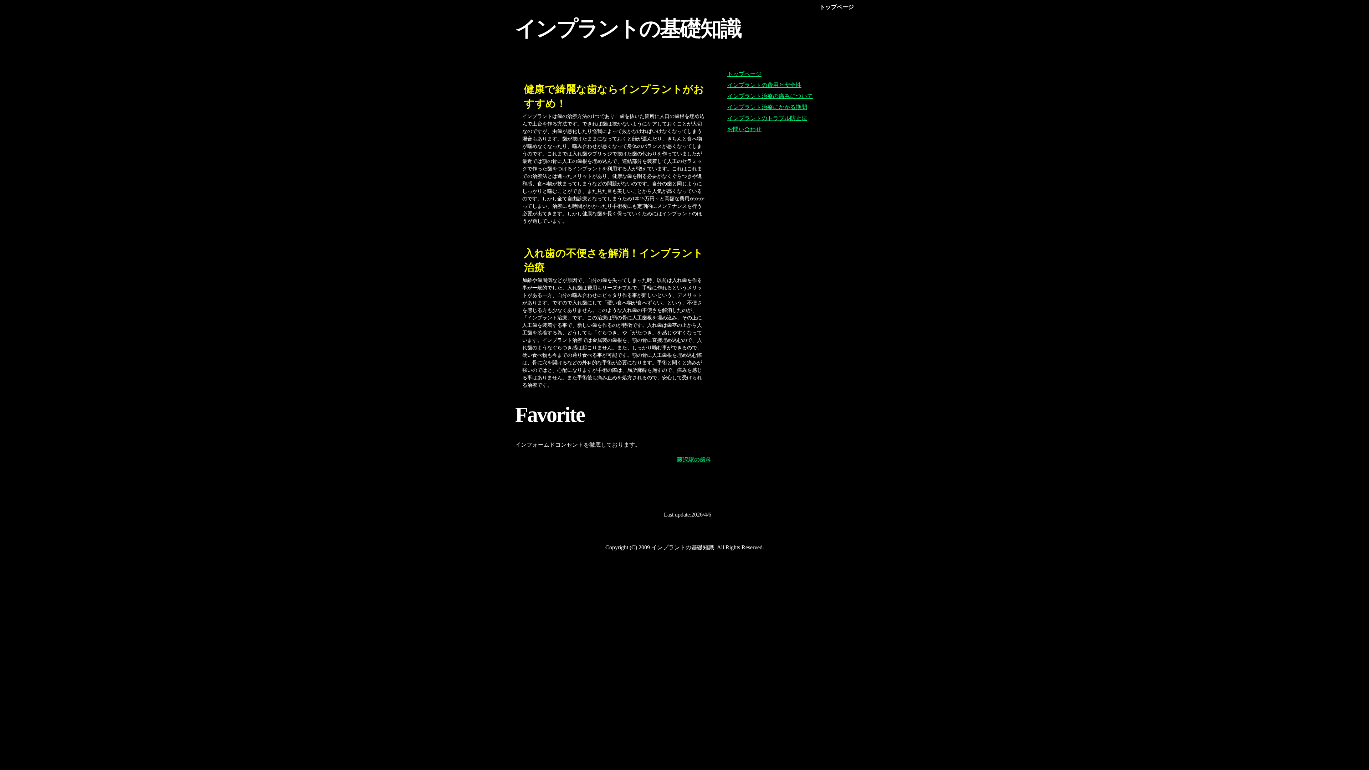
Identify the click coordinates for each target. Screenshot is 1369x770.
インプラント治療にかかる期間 (767, 107)
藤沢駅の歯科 (694, 460)
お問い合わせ (744, 129)
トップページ (744, 74)
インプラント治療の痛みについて (770, 96)
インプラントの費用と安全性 (764, 85)
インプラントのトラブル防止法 (767, 118)
